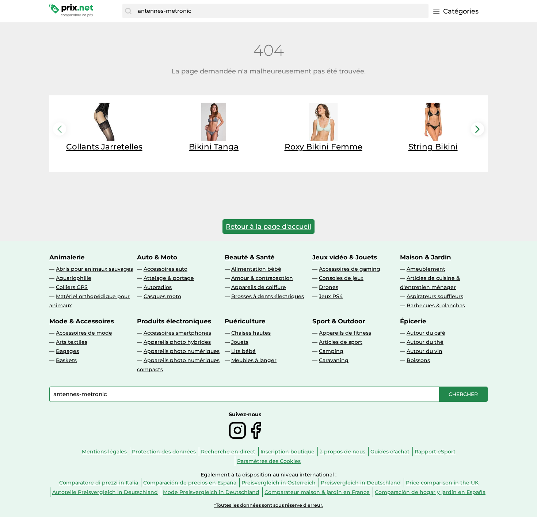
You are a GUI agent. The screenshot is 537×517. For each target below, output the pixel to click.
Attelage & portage (169, 278)
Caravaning (334, 360)
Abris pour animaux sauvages (94, 269)
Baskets (66, 360)
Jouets (239, 342)
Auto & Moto (157, 257)
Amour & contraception (262, 278)
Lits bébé (243, 351)
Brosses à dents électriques (267, 296)
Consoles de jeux (341, 278)
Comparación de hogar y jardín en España (430, 492)
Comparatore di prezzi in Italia (98, 482)
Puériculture (245, 321)
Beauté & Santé (250, 257)
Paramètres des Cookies (269, 461)
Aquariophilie (73, 278)
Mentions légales (104, 451)
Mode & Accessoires (81, 321)
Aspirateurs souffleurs (435, 296)
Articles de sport (340, 342)
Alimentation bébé (256, 269)
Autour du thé (425, 342)
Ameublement (426, 269)
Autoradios (158, 287)
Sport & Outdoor (338, 321)
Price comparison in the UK (442, 482)
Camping (331, 351)
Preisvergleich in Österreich (278, 482)
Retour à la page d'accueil (268, 227)
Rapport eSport (435, 451)
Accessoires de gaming (349, 269)
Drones (328, 287)
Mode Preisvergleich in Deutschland (211, 492)
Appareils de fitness (345, 333)
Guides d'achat (390, 451)
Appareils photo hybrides (177, 342)
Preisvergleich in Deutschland (361, 482)
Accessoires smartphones (177, 333)
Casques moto (162, 296)
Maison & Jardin (425, 257)
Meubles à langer (254, 360)
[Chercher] (128, 11)
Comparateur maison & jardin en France (317, 492)
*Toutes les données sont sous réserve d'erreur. (268, 505)
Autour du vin (424, 351)
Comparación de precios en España (189, 482)
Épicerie (413, 321)
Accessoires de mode (84, 333)
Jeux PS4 (331, 296)
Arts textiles (71, 342)
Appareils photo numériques (182, 351)
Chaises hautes (251, 333)
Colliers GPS (72, 287)
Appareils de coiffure (258, 287)
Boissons (418, 360)
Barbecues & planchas (436, 305)
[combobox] (281, 11)
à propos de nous (342, 451)
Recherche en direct (228, 451)
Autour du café (426, 333)
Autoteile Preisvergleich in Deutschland (105, 492)
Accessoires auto (165, 269)
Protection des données (164, 451)
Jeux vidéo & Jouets (344, 257)
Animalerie (67, 257)
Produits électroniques (174, 321)
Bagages (67, 351)
